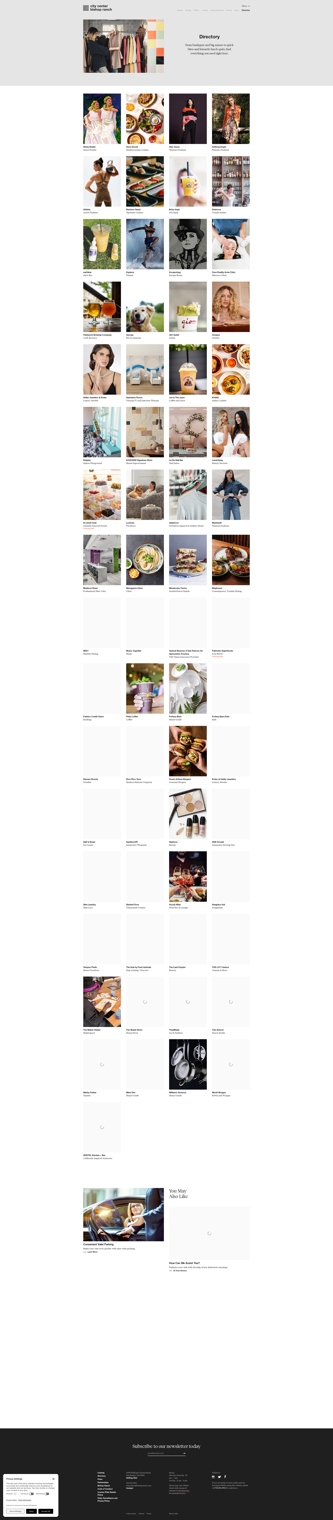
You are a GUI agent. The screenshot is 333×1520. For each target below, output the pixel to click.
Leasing (101, 1473)
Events (205, 10)
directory (185, 1491)
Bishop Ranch (104, 1486)
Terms (149, 1513)
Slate (236, 10)
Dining (188, 10)
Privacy (141, 1513)
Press (100, 1479)
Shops (180, 10)
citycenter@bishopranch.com (138, 1485)
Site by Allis (173, 1513)
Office (197, 10)
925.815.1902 (131, 1483)
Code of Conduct (105, 1489)
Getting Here (131, 1478)
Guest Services (217, 10)
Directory (246, 10)
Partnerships (103, 1482)
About (229, 10)
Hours (245, 6)
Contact (129, 1488)
